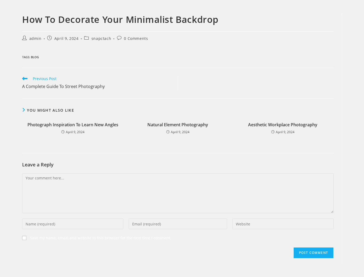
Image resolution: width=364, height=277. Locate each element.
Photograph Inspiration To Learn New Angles (72, 125)
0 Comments (136, 38)
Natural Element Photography (177, 125)
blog (35, 57)
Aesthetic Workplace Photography (282, 125)
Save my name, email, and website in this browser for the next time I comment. (100, 237)
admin (35, 38)
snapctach (101, 38)
